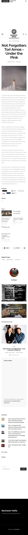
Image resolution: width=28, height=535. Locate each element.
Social (3, 457)
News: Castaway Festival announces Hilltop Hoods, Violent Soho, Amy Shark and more (16, 427)
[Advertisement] (14, 17)
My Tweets (4, 452)
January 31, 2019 (11, 61)
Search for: (4, 466)
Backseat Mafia (9, 511)
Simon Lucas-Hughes (10, 352)
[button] (26, 34)
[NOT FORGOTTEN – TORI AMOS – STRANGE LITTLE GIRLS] (6, 229)
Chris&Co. (17, 529)
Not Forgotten (15, 41)
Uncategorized (14, 306)
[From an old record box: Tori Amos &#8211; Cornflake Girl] (18, 213)
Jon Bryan (18, 61)
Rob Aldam (18, 310)
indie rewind (10, 259)
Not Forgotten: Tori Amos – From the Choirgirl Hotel (5, 219)
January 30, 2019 (10, 294)
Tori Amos (17, 259)
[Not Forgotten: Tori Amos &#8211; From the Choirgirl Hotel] (6, 213)
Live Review (12, 287)
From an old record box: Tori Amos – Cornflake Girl (18, 219)
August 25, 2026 (19, 352)
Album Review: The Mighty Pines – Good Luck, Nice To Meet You (14, 349)
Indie (4, 259)
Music (10, 41)
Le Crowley (18, 294)
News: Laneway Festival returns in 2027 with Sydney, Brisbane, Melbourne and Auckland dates (16, 420)
